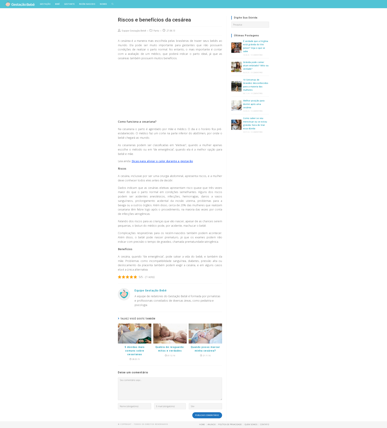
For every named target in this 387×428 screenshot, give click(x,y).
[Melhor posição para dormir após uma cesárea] (236, 105)
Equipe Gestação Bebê (134, 30)
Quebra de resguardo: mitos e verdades (170, 349)
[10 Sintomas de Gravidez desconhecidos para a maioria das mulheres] (236, 86)
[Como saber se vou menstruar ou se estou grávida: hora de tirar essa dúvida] (236, 125)
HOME (202, 424)
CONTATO (264, 424)
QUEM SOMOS (250, 424)
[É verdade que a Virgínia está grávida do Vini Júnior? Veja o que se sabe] (236, 48)
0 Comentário (256, 55)
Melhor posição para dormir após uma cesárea (254, 104)
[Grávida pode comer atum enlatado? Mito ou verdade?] (236, 67)
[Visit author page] (124, 294)
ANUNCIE (212, 424)
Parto (156, 30)
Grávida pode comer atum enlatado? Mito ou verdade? (256, 65)
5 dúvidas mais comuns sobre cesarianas (135, 351)
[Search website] (112, 4)
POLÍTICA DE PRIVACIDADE (230, 424)
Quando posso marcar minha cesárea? (205, 349)
